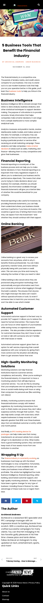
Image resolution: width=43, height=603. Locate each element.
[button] (4, 4)
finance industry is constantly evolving (20, 458)
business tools (15, 91)
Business (36, 62)
